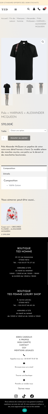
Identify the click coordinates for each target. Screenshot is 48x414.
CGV (24, 348)
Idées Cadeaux (24, 337)
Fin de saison (12, 20)
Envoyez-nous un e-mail (24, 367)
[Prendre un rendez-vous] (24, 380)
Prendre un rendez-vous (24, 384)
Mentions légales (24, 350)
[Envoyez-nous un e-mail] (24, 363)
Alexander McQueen (30, 20)
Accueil (4, 18)
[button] (28, 9)
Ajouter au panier (19, 138)
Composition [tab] (9, 168)
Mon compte (24, 342)
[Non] (45, 406)
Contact (24, 345)
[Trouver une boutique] (24, 372)
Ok (25, 410)
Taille (4, 131)
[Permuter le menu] (15, 9)
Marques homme (21, 20)
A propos (24, 340)
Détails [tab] (6, 174)
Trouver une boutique (24, 375)
